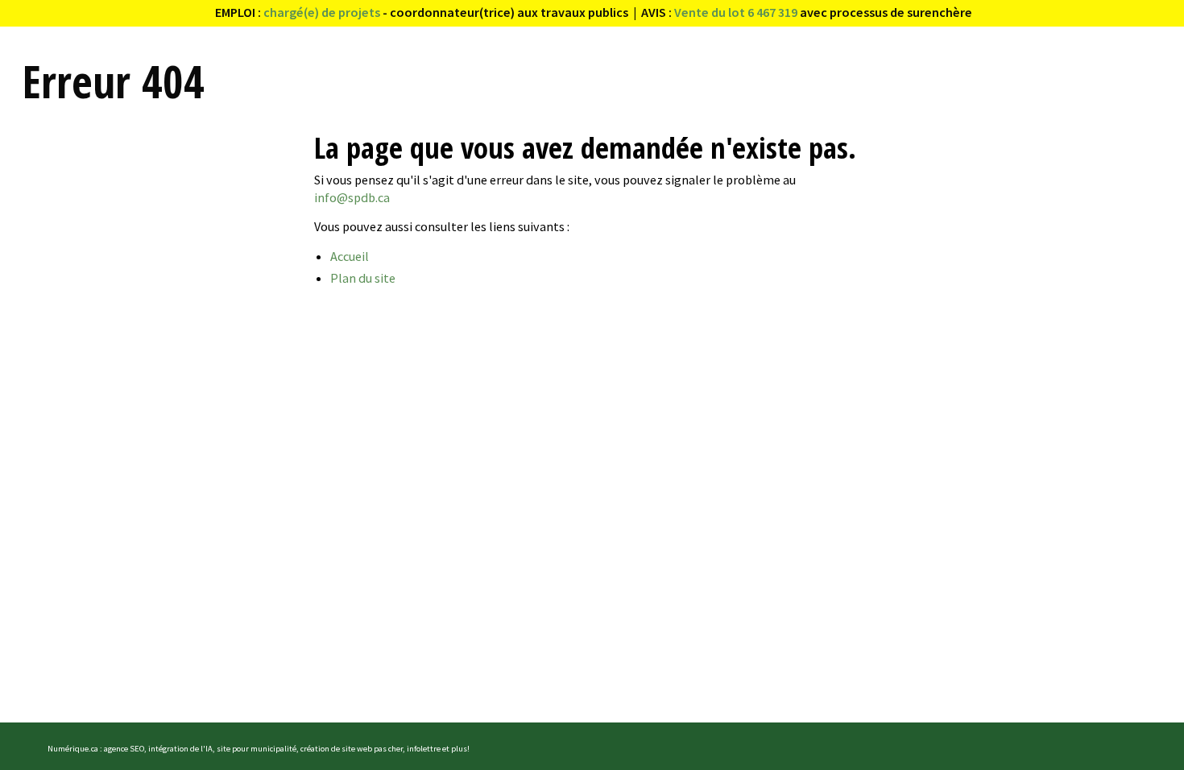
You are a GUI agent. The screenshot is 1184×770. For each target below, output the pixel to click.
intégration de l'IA (180, 748)
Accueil (349, 256)
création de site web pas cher (351, 748)
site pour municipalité (256, 748)
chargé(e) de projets (321, 12)
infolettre (424, 748)
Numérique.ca (73, 748)
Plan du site (362, 278)
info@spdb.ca (352, 197)
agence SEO (124, 748)
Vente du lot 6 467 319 (735, 12)
